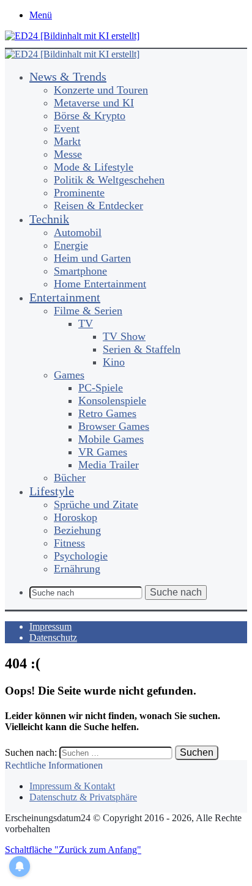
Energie (71, 245)
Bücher (70, 477)
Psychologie (81, 556)
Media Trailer (108, 465)
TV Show (124, 336)
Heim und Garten (92, 258)
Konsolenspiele (112, 400)
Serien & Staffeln (141, 349)
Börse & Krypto (89, 115)
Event (67, 128)
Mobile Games (111, 439)
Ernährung (77, 569)
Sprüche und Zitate (96, 504)
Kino (114, 362)
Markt (67, 141)
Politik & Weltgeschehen (109, 180)
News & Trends (67, 76)
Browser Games (113, 426)
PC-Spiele (100, 388)
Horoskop (75, 517)
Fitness (69, 543)
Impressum (50, 626)
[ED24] (72, 36)
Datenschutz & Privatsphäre (83, 797)
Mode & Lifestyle (93, 167)
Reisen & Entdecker (98, 205)
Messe (68, 154)
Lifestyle (51, 491)
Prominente (79, 192)
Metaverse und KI (94, 103)
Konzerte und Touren (101, 90)
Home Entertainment (100, 284)
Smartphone (80, 271)
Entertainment (64, 297)
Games (69, 375)
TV (85, 323)
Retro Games (107, 413)
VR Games (102, 452)
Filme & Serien (88, 311)
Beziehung (77, 530)
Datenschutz (53, 637)
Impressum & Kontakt (72, 786)
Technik (49, 219)
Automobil (78, 232)
